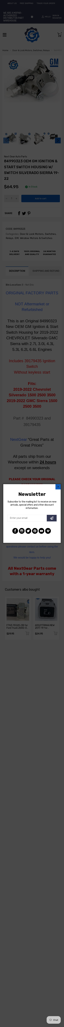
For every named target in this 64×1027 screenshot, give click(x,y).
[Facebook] (15, 531)
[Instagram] (22, 531)
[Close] (58, 486)
